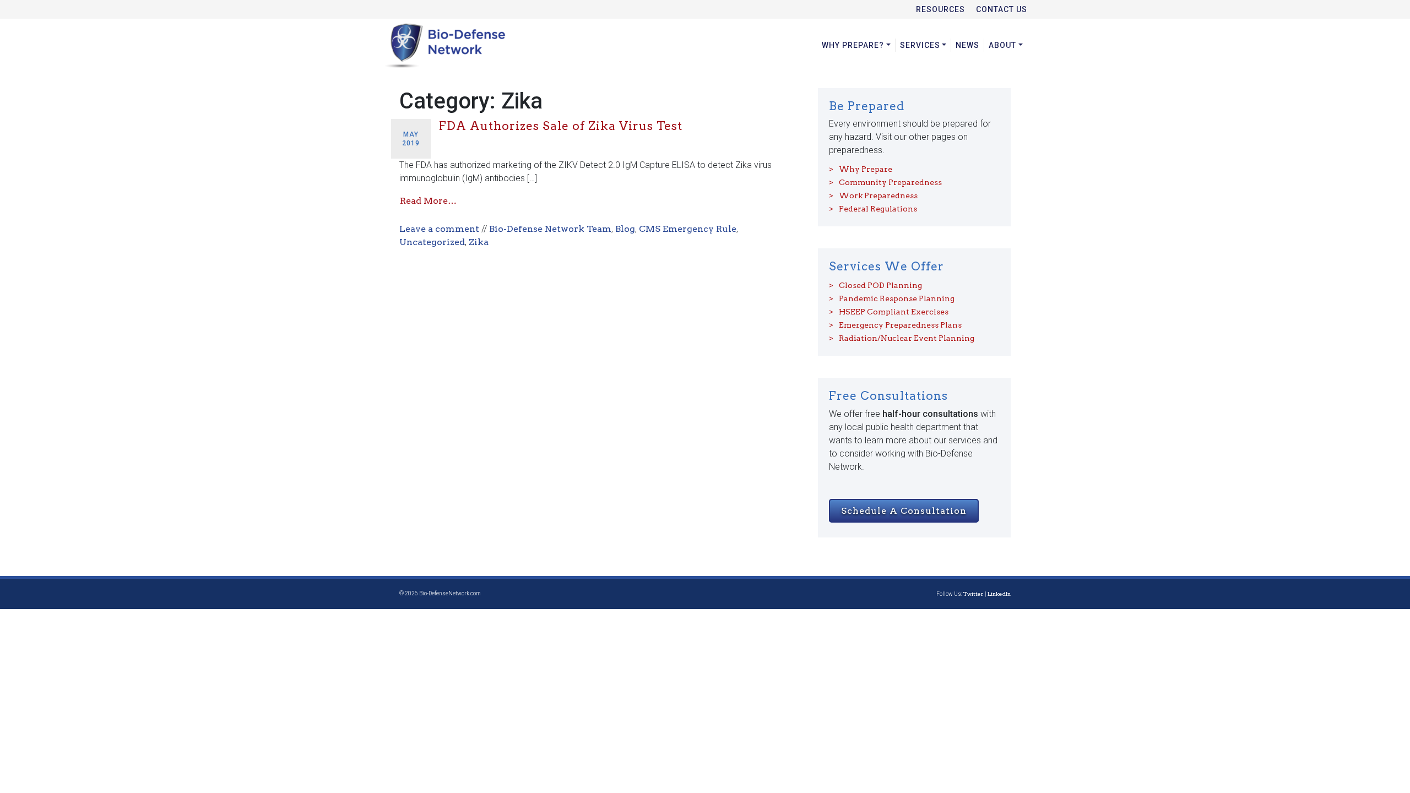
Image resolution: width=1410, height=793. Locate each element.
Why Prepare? (853, 45)
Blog (625, 229)
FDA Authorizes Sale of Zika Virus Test (560, 126)
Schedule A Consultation (904, 511)
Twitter (973, 593)
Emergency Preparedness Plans (900, 325)
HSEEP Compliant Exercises (893, 311)
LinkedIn (999, 593)
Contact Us (1001, 9)
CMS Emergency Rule (687, 229)
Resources (940, 9)
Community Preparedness (890, 182)
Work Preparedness (878, 195)
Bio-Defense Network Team (550, 229)
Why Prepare (865, 169)
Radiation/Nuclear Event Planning (906, 338)
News (967, 45)
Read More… (428, 200)
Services (920, 45)
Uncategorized (432, 242)
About (1002, 45)
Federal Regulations (878, 208)
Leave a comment (439, 229)
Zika (479, 242)
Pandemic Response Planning (897, 298)
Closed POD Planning (880, 285)
